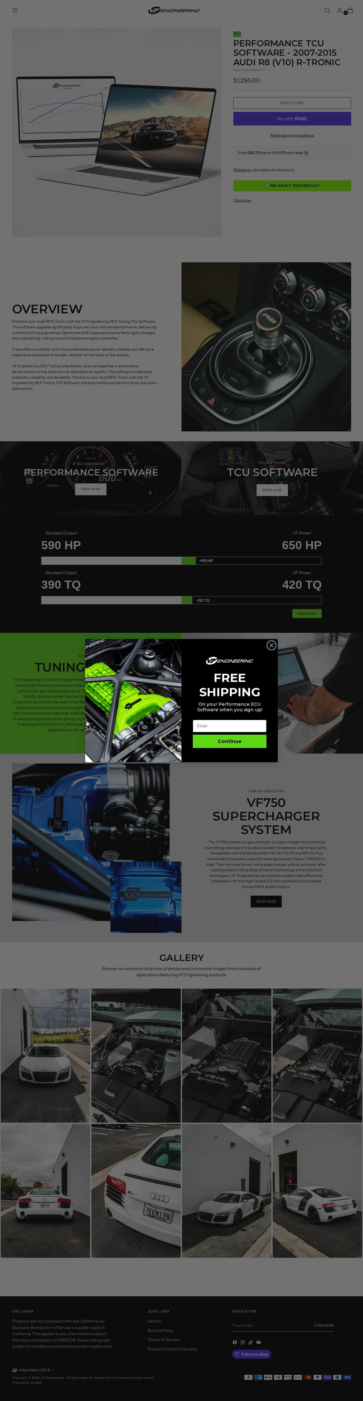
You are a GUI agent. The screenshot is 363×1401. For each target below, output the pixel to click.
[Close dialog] (271, 645)
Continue (230, 741)
